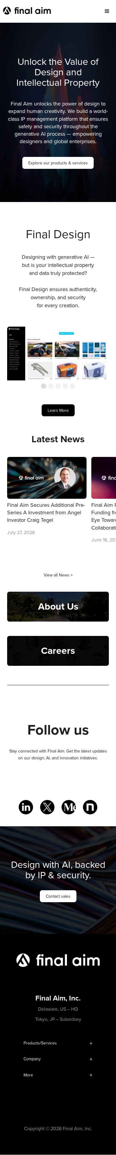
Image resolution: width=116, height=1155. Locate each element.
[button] (107, 11)
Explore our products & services (58, 163)
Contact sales (58, 896)
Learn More (58, 410)
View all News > (58, 575)
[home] (25, 11)
